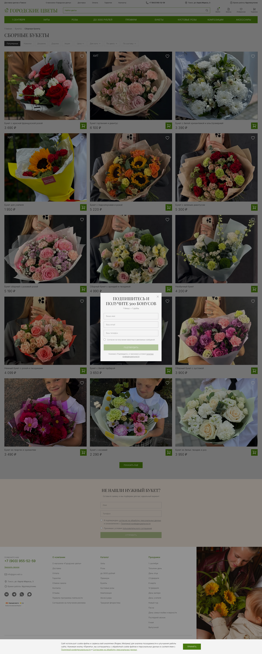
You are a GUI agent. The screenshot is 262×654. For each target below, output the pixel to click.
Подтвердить (131, 347)
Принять (191, 646)
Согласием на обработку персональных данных (115, 649)
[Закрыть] (157, 296)
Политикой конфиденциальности (76, 649)
